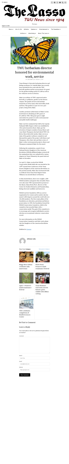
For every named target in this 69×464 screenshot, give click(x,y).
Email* (20, 361)
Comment (21, 336)
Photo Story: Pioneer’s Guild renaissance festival (42, 266)
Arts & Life (18, 29)
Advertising (31, 33)
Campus (29, 229)
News (10, 29)
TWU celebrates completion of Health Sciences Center (24, 314)
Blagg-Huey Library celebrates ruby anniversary (25, 266)
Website (21, 367)
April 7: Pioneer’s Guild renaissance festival (25, 287)
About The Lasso (43, 33)
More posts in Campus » (44, 249)
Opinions (33, 29)
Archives (22, 33)
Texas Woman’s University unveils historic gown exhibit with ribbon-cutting (42, 289)
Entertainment (43, 29)
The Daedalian (55, 29)
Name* (20, 355)
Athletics (26, 29)
